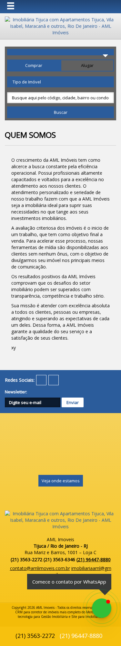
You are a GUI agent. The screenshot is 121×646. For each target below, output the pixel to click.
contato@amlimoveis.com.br (40, 568)
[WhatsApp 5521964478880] (101, 608)
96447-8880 (93, 559)
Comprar (33, 65)
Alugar (87, 65)
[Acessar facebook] (41, 380)
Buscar (60, 112)
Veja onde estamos (61, 481)
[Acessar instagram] (53, 380)
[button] (15, 6)
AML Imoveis (45, 607)
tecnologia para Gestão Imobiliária (43, 616)
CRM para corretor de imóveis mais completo (48, 612)
